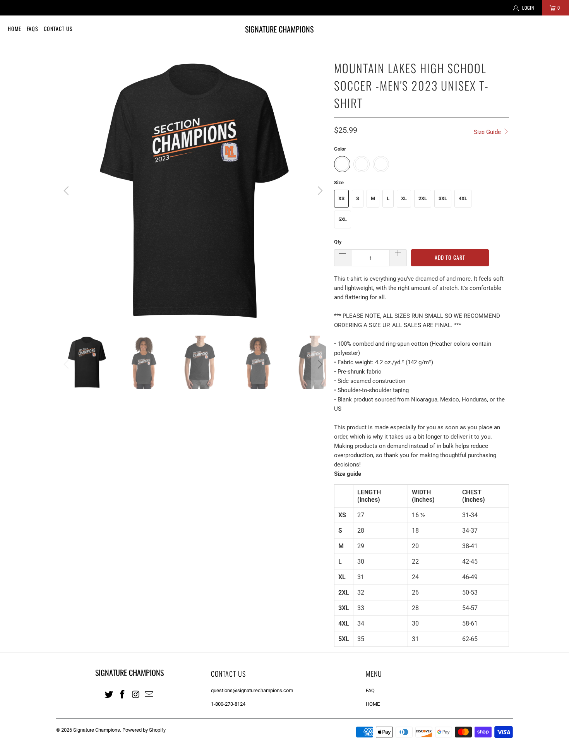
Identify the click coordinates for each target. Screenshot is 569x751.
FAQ (370, 690)
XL (404, 198)
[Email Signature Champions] (149, 694)
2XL (422, 198)
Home (14, 28)
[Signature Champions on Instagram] (136, 694)
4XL (463, 198)
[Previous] (67, 191)
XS (341, 198)
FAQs (32, 28)
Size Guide (488, 132)
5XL (342, 219)
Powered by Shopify (144, 730)
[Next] (319, 191)
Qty (338, 242)
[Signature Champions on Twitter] (109, 694)
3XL (443, 198)
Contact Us (58, 28)
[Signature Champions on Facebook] (123, 694)
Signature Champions (96, 730)
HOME (373, 704)
